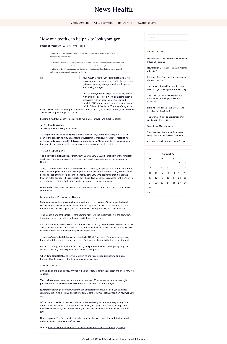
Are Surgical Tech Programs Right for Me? (166, 141)
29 (179, 182)
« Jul (149, 192)
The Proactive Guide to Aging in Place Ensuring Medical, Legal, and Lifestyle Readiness (164, 98)
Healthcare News (146, 23)
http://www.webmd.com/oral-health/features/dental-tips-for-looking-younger (86, 327)
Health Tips (125, 23)
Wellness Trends (104, 23)
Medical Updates (80, 23)
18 (156, 177)
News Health (113, 9)
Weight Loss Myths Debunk (160, 126)
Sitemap (141, 339)
